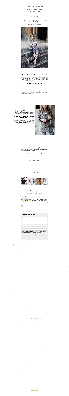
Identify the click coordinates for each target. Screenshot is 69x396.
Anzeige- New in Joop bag (23, 185)
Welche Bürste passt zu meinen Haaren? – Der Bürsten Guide (37, 186)
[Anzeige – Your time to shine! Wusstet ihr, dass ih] (8, 291)
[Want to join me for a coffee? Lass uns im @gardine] (8, 309)
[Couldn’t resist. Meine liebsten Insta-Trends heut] (60, 274)
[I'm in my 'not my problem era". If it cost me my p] (43, 291)
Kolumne (34, 4)
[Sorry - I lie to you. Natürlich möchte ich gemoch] (25, 256)
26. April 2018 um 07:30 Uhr (24, 198)
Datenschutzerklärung (26, 233)
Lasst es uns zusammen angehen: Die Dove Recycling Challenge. (44, 186)
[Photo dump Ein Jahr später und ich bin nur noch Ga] (8, 256)
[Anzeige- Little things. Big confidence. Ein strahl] (25, 309)
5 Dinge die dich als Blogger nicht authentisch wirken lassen (31, 186)
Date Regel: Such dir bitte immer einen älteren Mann (34, 9)
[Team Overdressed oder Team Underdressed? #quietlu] (8, 274)
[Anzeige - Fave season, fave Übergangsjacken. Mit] (43, 274)
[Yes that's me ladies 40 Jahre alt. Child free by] (60, 309)
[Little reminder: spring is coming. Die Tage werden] (60, 256)
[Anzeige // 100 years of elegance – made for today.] (25, 291)
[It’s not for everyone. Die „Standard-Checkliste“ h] (43, 256)
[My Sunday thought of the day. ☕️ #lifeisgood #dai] (25, 274)
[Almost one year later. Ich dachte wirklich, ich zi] (60, 291)
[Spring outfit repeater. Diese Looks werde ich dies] (43, 309)
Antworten (47, 202)
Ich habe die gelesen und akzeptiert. (30, 234)
